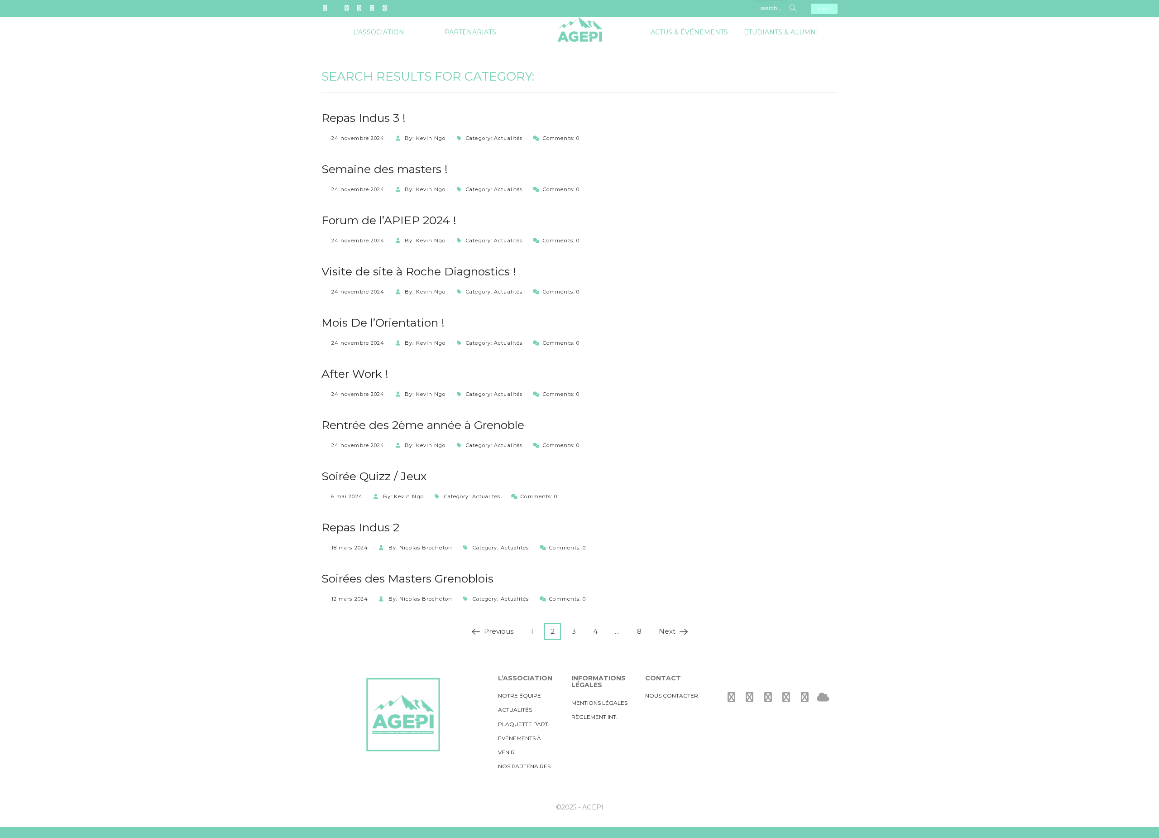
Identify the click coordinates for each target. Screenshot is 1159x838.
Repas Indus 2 (360, 527)
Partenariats (470, 32)
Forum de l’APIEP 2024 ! (388, 220)
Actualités (508, 138)
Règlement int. (594, 716)
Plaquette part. (524, 724)
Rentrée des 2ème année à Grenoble (422, 425)
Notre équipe (519, 695)
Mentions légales (599, 702)
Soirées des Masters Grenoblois (407, 578)
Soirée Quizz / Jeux (373, 476)
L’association (378, 32)
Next (670, 631)
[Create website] (823, 697)
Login (824, 8)
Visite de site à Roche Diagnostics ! (418, 271)
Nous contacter (671, 695)
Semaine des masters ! (384, 169)
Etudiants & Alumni (781, 32)
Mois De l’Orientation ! (383, 322)
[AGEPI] (579, 23)
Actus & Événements (689, 32)
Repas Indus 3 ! (363, 118)
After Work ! (354, 373)
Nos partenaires (524, 766)
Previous (496, 631)
